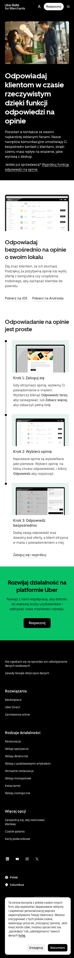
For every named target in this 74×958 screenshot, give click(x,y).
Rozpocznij (53, 6)
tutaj (21, 935)
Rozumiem (57, 947)
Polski (14, 877)
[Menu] (68, 6)
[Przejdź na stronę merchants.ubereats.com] (15, 6)
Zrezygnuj (36, 947)
